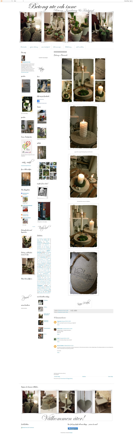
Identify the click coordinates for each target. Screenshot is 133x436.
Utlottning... (69, 47)
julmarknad (43, 257)
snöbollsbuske (48, 279)
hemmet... (44, 253)
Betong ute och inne (26, 62)
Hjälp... (49, 253)
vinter (50, 289)
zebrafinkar (41, 292)
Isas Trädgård (25, 196)
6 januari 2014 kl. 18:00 (66, 321)
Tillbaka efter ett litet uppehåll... (47, 314)
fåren (45, 249)
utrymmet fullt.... (48, 288)
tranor (43, 284)
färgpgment (49, 249)
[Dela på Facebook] (75, 310)
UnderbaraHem (26, 193)
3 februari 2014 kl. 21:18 (68, 345)
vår (43, 291)
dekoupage (39, 248)
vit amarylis (41, 290)
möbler (45, 267)
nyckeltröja (39, 270)
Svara (58, 324)
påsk (43, 276)
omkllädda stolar (46, 270)
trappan (48, 284)
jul (47, 256)
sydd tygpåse (42, 281)
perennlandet (47, 272)
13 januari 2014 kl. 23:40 (67, 328)
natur (48, 267)
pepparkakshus (41, 272)
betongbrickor (39, 242)
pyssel (38, 276)
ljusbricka (38, 263)
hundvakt (38, 254)
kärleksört (43, 260)
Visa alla (34, 226)
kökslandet (49, 260)
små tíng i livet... (41, 279)
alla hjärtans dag (45, 239)
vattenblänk (45, 289)
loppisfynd (49, 263)
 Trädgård (40, 238)
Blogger (70, 432)
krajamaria (59, 321)
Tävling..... (46, 307)
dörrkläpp (43, 248)
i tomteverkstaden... (47, 328)
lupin (46, 264)
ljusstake (43, 263)
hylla (42, 254)
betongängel (39, 245)
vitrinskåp (38, 291)
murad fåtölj (40, 267)
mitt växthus (80, 47)
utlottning (42, 288)
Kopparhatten (41, 259)
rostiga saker (46, 277)
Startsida (24, 47)
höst (50, 254)
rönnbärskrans (39, 278)
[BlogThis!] (72, 310)
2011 (45, 238)
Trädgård (40, 285)
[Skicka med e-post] (71, 310)
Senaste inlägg (57, 376)
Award (47, 241)
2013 (48, 238)
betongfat (47, 242)
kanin (42, 258)
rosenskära (39, 277)
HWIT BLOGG (59, 328)
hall (45, 252)
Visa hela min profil (24, 72)
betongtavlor (39, 244)
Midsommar (47, 265)
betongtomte (47, 244)
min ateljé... (39, 266)
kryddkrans (39, 260)
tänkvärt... (48, 286)
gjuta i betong (34, 47)
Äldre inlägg (110, 376)
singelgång (49, 278)
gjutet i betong (65, 312)
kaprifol (45, 258)
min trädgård (45, 47)
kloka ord (49, 258)
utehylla (38, 288)
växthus (49, 291)
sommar (42, 280)
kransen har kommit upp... (46, 321)
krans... (47, 259)
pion (38, 273)
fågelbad (41, 249)
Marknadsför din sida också (41, 103)
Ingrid (58, 338)
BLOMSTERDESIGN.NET (27, 205)
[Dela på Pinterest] (76, 310)
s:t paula (44, 278)
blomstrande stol (46, 245)
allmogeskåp (39, 241)
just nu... (45, 334)
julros (49, 257)
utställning (40, 289)
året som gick (46, 292)
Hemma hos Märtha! (27, 217)
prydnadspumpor (47, 274)
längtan (49, 264)
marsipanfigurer (41, 265)
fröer (38, 249)
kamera (38, 258)
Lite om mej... (57, 47)
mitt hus (49, 266)
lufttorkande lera (41, 264)
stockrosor (46, 280)
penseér (49, 271)
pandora (45, 271)
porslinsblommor (40, 274)
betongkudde (39, 243)
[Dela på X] (73, 310)
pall (42, 271)
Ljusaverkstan (25, 214)
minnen (45, 266)
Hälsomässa (46, 254)
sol (38, 280)
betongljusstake (60, 312)
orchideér (38, 271)
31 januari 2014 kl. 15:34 (64, 338)
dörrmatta (48, 248)
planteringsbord (45, 273)
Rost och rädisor (60, 345)
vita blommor (46, 290)
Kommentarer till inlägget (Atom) (66, 378)
